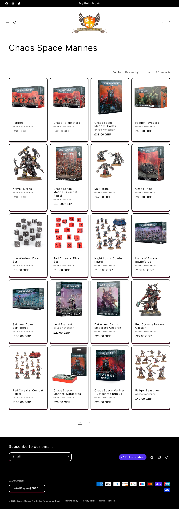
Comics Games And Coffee (29, 501)
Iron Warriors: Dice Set (26, 260)
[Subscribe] (67, 456)
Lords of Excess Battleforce (146, 260)
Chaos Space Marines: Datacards (67, 392)
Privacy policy (88, 501)
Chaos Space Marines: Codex (105, 124)
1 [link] (80, 421)
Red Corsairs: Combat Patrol (28, 392)
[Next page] (99, 422)
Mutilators (101, 188)
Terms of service (107, 501)
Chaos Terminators (66, 122)
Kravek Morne (22, 188)
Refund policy (71, 501)
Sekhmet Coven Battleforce (23, 326)
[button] (7, 22)
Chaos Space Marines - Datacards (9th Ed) (109, 392)
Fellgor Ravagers (147, 122)
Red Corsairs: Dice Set (66, 260)
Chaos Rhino (144, 188)
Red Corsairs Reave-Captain (149, 326)
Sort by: (117, 72)
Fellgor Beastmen (147, 390)
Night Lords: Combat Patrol (109, 260)
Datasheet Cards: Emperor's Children (107, 326)
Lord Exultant (62, 324)
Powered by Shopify (52, 501)
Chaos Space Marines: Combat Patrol (65, 192)
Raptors (18, 122)
